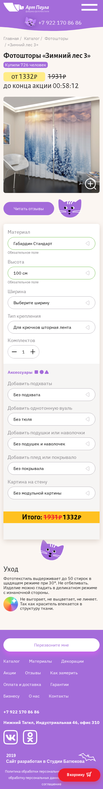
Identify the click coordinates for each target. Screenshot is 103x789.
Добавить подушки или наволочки (47, 432)
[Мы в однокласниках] (32, 737)
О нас (34, 696)
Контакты (59, 696)
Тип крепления (25, 316)
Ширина (17, 291)
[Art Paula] (26, 9)
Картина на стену (28, 482)
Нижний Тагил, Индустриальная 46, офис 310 (51, 722)
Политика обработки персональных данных (41, 771)
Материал (19, 232)
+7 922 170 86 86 (60, 22)
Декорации (72, 661)
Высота (16, 262)
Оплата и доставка (22, 684)
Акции (9, 672)
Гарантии (59, 684)
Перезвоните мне (51, 645)
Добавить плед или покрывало (42, 457)
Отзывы (33, 672)
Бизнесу (11, 696)
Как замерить (64, 672)
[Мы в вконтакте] (13, 737)
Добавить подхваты (30, 383)
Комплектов (21, 340)
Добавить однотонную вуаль (40, 408)
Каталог (11, 661)
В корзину (76, 775)
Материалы (40, 661)
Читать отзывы (29, 208)
